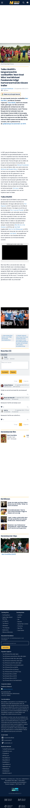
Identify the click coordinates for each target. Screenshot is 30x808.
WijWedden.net (6, 766)
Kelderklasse (5, 768)
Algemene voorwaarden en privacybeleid (14, 782)
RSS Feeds (18, 784)
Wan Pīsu (20, 628)
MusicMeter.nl (6, 760)
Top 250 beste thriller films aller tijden (12, 658)
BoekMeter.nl (5, 762)
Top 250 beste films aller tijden (10, 654)
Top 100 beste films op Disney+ (10, 669)
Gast (5, 357)
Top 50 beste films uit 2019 (9, 678)
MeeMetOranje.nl (7, 773)
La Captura (5, 621)
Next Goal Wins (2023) (9, 554)
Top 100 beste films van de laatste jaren (12, 665)
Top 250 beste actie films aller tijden (11, 663)
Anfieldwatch (6, 771)
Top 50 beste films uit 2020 (9, 674)
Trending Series (20, 612)
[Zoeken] (23, 3)
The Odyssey (5, 627)
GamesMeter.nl (6, 764)
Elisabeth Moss (13, 169)
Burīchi (19, 617)
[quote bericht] (27, 395)
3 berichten (4, 354)
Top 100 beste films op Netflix (10, 667)
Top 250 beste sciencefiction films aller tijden (14, 656)
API (24, 784)
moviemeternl (8, 740)
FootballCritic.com (7, 751)
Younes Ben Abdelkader (7, 88)
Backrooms (5, 630)
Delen (6, 90)
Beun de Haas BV (9, 398)
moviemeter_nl (8, 743)
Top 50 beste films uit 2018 (9, 676)
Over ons (18, 778)
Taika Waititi (12, 102)
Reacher (20, 621)
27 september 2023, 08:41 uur (22, 385)
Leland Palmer (8, 385)
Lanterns (20, 615)
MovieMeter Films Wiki (11, 780)
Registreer (3, 778)
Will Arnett (4, 169)
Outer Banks (21, 630)
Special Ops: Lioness (23, 623)
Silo (18, 619)
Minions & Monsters (7, 632)
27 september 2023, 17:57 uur (22, 410)
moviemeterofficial (9, 737)
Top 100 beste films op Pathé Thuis (11, 671)
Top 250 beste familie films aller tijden (12, 660)
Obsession (5, 625)
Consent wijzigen (9, 784)
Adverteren (25, 778)
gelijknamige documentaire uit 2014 (14, 124)
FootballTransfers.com (8, 749)
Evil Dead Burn (6, 615)
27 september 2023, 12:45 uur (22, 397)
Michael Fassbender (23, 165)
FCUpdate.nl (5, 753)
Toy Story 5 (5, 623)
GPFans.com (5, 755)
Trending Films (5, 612)
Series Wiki (21, 780)
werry (6, 410)
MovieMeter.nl (6, 757)
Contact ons (11, 778)
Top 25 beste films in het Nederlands (12, 680)
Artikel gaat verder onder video (15, 244)
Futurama (20, 626)
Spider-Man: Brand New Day (7, 618)
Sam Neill (17, 227)
